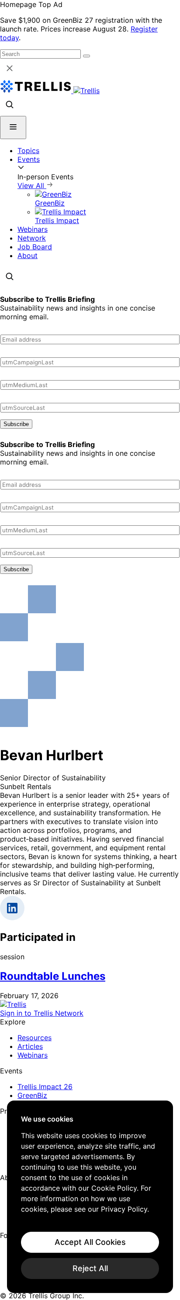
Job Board (34, 246)
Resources (34, 1037)
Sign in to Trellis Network (41, 1013)
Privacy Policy (124, 1209)
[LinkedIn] (5, 1245)
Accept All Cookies (90, 1242)
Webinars (32, 229)
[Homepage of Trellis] (13, 1004)
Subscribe (16, 424)
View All (31, 185)
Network (31, 238)
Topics (28, 150)
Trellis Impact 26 (45, 1086)
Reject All (90, 1268)
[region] (90, 1197)
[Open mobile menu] (13, 127)
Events (28, 159)
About (27, 255)
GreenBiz (32, 1095)
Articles (30, 1046)
